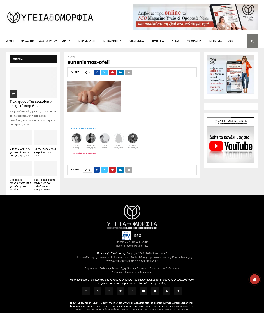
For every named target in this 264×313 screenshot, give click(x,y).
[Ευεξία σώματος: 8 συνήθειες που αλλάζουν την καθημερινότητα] (45, 168)
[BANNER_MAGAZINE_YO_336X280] (230, 93)
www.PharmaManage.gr (84, 257)
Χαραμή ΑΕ (161, 253)
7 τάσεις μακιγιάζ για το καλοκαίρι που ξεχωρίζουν (20, 152)
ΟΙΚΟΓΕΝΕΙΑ (136, 40)
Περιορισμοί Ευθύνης (97, 268)
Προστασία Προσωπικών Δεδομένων (158, 268)
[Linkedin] (132, 291)
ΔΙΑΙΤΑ (66, 40)
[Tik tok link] (178, 291)
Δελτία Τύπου (48, 40)
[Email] (155, 291)
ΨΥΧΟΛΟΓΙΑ (194, 40)
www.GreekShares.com (119, 260)
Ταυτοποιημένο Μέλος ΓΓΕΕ (132, 245)
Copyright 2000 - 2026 (139, 253)
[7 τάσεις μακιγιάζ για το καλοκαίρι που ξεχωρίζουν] (21, 137)
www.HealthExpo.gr (111, 257)
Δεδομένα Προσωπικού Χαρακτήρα (132, 272)
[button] (251, 279)
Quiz (230, 40)
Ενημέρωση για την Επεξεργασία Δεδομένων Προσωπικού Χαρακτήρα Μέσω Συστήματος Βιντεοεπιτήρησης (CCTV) (132, 309)
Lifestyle (215, 40)
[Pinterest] (120, 291)
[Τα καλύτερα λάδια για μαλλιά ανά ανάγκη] (45, 137)
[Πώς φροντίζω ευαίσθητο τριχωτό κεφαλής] (33, 82)
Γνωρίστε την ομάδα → (85, 153)
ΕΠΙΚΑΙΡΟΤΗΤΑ (112, 40)
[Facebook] (86, 291)
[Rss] (166, 291)
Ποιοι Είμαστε (140, 242)
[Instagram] (109, 291)
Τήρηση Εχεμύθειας (123, 268)
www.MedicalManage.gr (138, 257)
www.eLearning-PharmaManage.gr (173, 257)
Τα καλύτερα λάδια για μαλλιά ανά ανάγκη (45, 152)
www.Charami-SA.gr (146, 260)
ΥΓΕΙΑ (175, 40)
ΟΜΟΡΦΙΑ (158, 40)
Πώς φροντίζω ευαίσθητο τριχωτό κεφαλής (31, 103)
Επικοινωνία (123, 242)
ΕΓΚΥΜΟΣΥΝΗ (86, 40)
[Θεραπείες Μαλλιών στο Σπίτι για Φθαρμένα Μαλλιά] (21, 168)
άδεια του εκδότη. (185, 306)
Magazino (27, 40)
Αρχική (10, 40)
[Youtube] (143, 291)
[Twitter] (97, 291)
